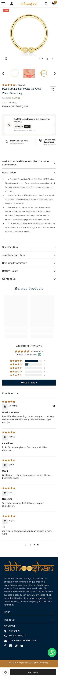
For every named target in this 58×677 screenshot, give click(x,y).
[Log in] (11, 3)
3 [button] (30, 544)
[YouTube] (22, 646)
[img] (8, 401)
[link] (5, 672)
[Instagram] (10, 646)
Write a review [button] (29, 382)
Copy (27, 127)
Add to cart (33, 672)
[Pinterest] (16, 646)
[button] (47, 59)
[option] (29, 35)
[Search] (46, 4)
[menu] (3, 4)
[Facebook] (5, 646)
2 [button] (25, 544)
